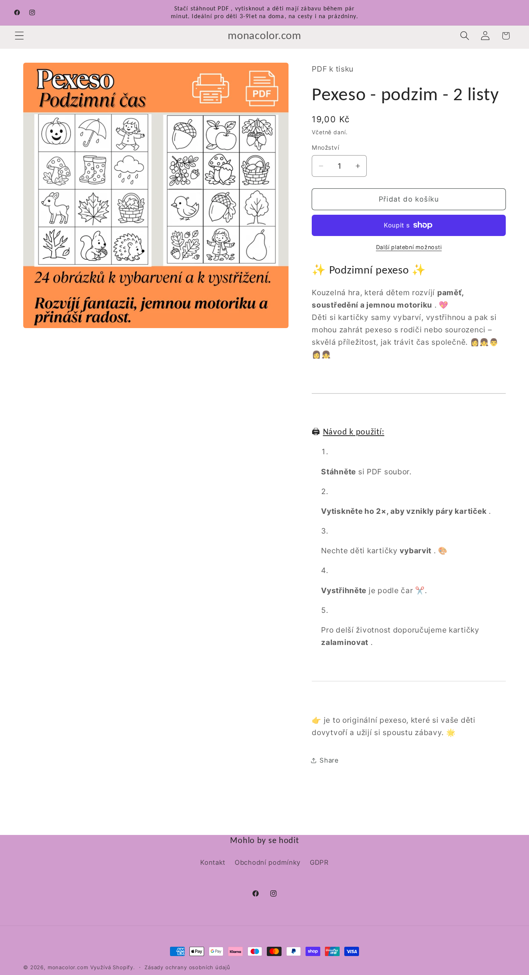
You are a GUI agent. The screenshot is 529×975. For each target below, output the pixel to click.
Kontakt (212, 862)
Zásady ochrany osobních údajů (187, 967)
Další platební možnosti (409, 247)
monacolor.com (68, 967)
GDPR (319, 862)
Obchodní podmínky (268, 862)
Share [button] (329, 760)
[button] (19, 36)
